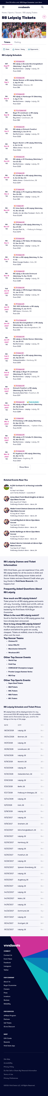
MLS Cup (11, 675)
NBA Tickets (13, 695)
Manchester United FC (17, 649)
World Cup (12, 660)
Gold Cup (12, 664)
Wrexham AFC (14, 652)
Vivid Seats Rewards (24, 581)
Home (4, 13)
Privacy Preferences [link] (11, 1078)
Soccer (18, 13)
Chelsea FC (12, 641)
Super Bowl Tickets (15, 683)
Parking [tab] (17, 42)
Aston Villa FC (13, 645)
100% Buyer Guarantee (27, 2)
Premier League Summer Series (20, 672)
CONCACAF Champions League (20, 668)
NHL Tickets (12, 691)
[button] (6, 49)
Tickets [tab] (7, 42)
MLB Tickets (13, 687)
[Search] (42, 7)
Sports (11, 13)
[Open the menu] (3, 7)
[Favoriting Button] (44, 17)
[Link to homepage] (24, 7)
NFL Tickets (12, 698)
